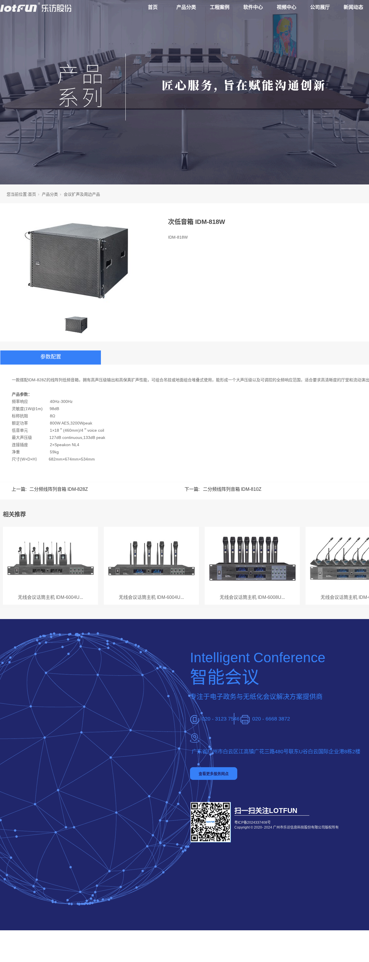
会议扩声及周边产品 (82, 194)
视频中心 (286, 7)
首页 (153, 7)
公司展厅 (320, 7)
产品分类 (186, 7)
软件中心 (253, 7)
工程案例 (219, 7)
